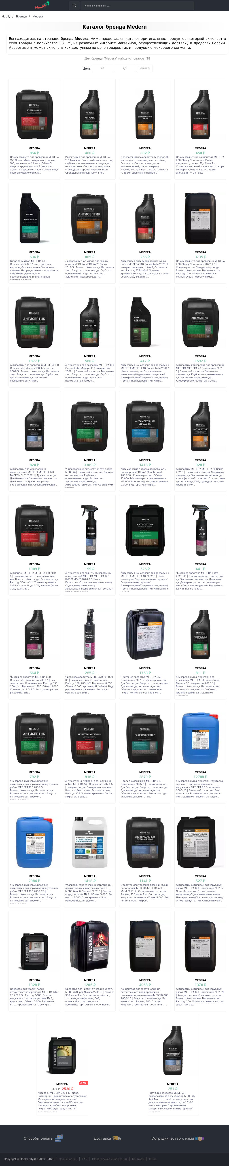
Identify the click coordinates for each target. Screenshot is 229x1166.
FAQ (84, 1159)
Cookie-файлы (68, 1159)
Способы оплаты (38, 1138)
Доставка (102, 1138)
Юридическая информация (109, 1159)
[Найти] (74, 5)
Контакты (138, 1159)
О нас (153, 1159)
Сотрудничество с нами (172, 1138)
